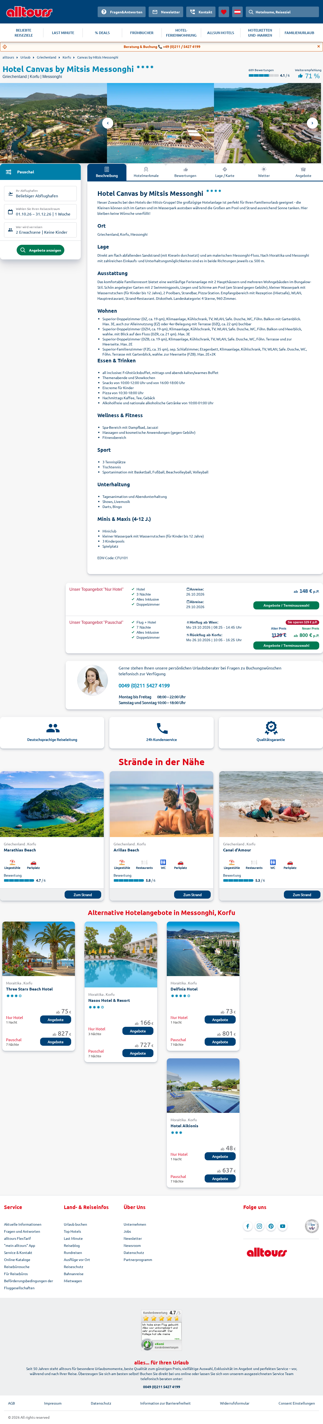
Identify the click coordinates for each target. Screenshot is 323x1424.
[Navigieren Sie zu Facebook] (247, 1226)
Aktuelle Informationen (22, 1224)
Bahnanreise (74, 1273)
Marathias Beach (20, 849)
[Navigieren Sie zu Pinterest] (271, 1226)
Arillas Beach (126, 849)
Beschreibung (107, 175)
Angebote (303, 175)
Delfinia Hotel (184, 988)
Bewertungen (185, 175)
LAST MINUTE (63, 32)
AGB (11, 1403)
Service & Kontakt (18, 1252)
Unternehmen (135, 1224)
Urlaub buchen (75, 1224)
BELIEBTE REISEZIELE (24, 33)
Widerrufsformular (234, 1403)
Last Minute (73, 1238)
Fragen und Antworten (22, 1231)
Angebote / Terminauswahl (286, 605)
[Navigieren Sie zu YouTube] (282, 1226)
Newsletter (133, 1238)
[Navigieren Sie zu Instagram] (259, 1226)
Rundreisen (73, 1252)
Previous (107, 123)
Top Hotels (72, 1231)
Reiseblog (72, 1245)
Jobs (127, 1231)
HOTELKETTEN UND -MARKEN (260, 33)
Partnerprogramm (138, 1259)
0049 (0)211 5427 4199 (144, 685)
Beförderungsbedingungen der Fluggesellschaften (28, 1284)
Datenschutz (134, 1252)
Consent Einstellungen (297, 1403)
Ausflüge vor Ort (77, 1259)
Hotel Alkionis (184, 1125)
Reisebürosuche (17, 1266)
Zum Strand (83, 894)
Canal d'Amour (237, 849)
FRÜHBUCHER (141, 32)
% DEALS (102, 32)
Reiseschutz (73, 1266)
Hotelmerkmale (146, 175)
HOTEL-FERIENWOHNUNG (181, 33)
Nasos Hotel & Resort (109, 1000)
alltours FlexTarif (17, 1238)
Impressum (53, 1403)
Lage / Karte (224, 175)
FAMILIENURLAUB (299, 32)
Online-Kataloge (17, 1259)
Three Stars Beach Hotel (29, 988)
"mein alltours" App (19, 1245)
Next (312, 123)
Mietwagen (73, 1280)
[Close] (319, 46)
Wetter (264, 175)
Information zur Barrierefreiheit (165, 1403)
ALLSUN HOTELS (220, 32)
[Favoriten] (224, 12)
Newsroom (132, 1245)
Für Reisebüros (16, 1273)
